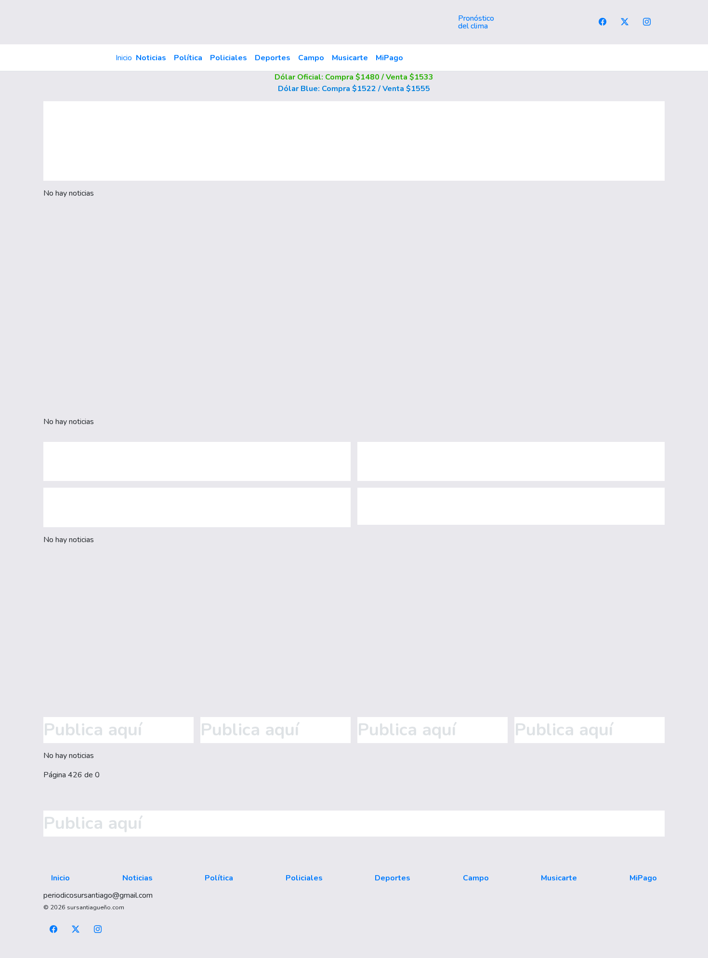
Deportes (272, 58)
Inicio (124, 58)
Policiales (228, 58)
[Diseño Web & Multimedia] (354, 952)
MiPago (389, 58)
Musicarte (350, 58)
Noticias (151, 58)
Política (188, 58)
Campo (311, 58)
